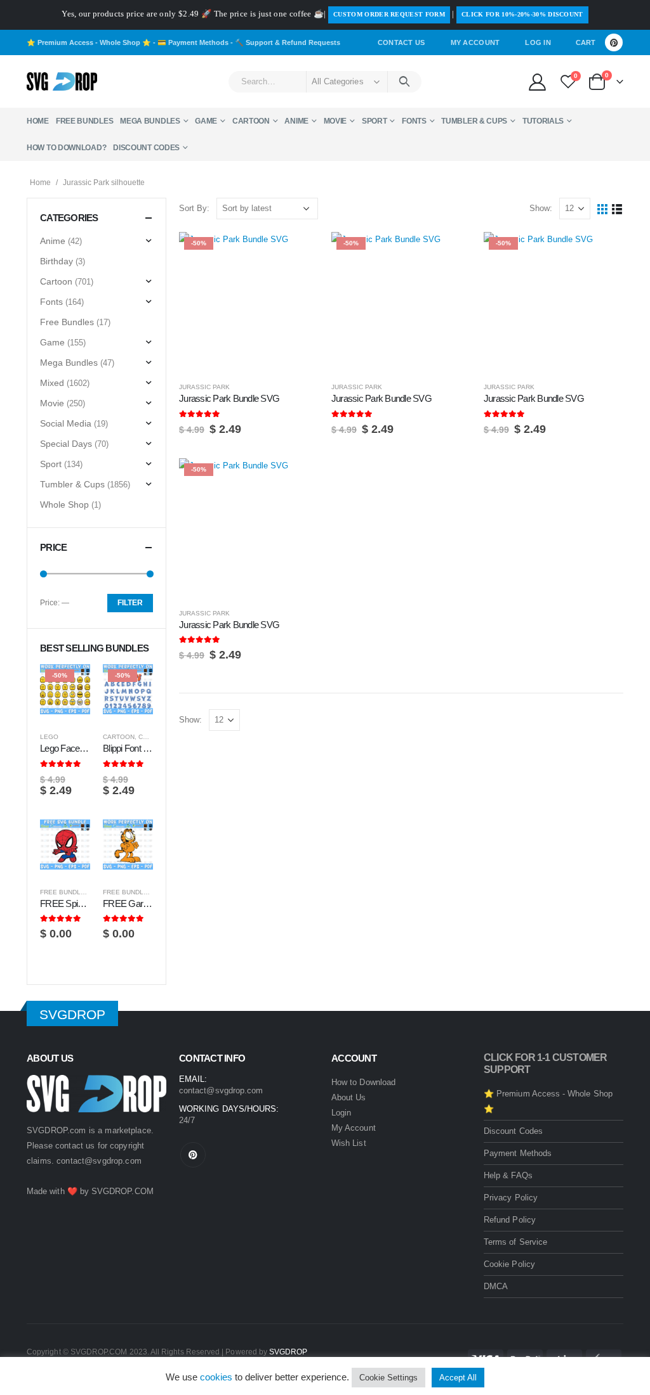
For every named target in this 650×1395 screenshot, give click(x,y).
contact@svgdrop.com (99, 1161)
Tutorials (543, 121)
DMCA (496, 1286)
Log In (538, 42)
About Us (348, 1097)
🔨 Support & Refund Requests (287, 42)
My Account (475, 42)
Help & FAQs (508, 1175)
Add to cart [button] (297, 252)
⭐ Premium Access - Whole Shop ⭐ (89, 42)
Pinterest (193, 1154)
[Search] (404, 82)
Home (38, 121)
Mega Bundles (150, 121)
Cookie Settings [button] (388, 1377)
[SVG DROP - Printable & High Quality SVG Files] (62, 81)
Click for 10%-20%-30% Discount (522, 14)
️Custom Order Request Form (389, 14)
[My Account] (537, 81)
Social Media (65, 423)
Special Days (66, 444)
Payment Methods (518, 1153)
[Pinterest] (614, 42)
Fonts (414, 121)
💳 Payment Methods (193, 42)
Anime (296, 121)
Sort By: (194, 208)
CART (585, 42)
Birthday (56, 261)
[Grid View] (603, 209)
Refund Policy (510, 1220)
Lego (49, 736)
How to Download (363, 1082)
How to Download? (66, 147)
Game (206, 121)
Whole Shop (64, 504)
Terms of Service (515, 1242)
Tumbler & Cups (474, 121)
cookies (216, 1377)
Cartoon (251, 121)
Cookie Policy (509, 1264)
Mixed (52, 383)
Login (341, 1112)
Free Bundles (84, 121)
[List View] (617, 209)
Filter (130, 602)
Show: (540, 208)
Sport (374, 121)
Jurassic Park (204, 386)
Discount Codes (146, 147)
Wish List (348, 1143)
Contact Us (401, 42)
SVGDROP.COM (122, 1191)
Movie (335, 121)
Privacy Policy (511, 1197)
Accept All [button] (458, 1377)
